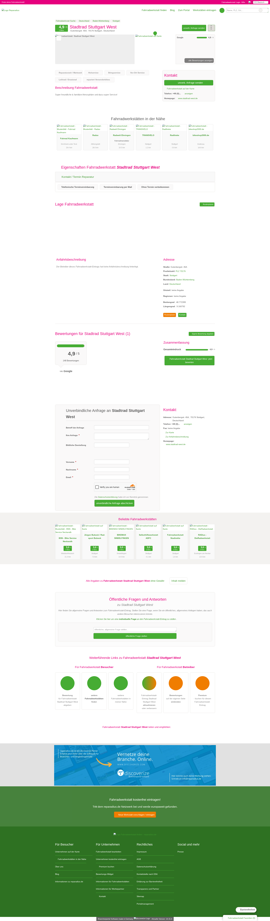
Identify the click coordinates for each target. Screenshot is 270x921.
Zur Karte (170, 432)
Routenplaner (207, 204)
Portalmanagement (145, 904)
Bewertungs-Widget (104, 874)
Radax (95, 135)
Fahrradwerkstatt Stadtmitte (175, 536)
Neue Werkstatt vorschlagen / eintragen (136, 815)
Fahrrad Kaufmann (69, 138)
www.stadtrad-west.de (188, 98)
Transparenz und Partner (148, 889)
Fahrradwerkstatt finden (154, 10)
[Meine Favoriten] (222, 10)
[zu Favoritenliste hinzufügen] (58, 38)
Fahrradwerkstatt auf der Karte (180, 88)
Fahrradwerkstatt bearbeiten (108, 852)
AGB (139, 859)
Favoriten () (241, 918)
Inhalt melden (178, 580)
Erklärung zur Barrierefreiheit (149, 881)
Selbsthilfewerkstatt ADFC (148, 536)
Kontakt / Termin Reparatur (77, 176)
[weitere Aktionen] (211, 28)
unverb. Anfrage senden (194, 28)
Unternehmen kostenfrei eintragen (111, 859)
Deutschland (175, 284)
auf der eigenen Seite (175, 698)
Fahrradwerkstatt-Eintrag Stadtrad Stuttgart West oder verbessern (149, 701)
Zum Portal (184, 10)
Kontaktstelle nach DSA (147, 874)
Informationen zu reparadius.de (69, 881)
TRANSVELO (148, 135)
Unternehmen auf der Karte (67, 852)
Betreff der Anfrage (75, 428)
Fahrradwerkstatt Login (230, 2)
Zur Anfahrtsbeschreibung (177, 437)
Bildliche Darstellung (76, 445)
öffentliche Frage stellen (136, 636)
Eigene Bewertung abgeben (202, 334)
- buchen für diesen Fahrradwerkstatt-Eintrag (202, 700)
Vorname (70, 462)
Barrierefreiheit (247, 909)
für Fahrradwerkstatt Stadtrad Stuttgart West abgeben (67, 700)
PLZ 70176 (181, 271)
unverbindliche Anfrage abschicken (114, 503)
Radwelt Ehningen (122, 135)
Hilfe (243, 2)
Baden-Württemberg (185, 279)
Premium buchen (106, 866)
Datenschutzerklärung (108, 497)
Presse (180, 852)
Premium (209, 121)
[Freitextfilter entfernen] (260, 10)
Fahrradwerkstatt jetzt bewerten (190, 360)
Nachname (71, 470)
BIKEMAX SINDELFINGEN (121, 536)
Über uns (59, 866)
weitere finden (94, 698)
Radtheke (174, 135)
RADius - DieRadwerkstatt (202, 536)
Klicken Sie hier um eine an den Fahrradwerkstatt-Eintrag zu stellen (136, 619)
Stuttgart (173, 275)
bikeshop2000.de (201, 135)
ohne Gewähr (157, 580)
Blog (172, 10)
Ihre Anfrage (72, 435)
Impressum (142, 852)
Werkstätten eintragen (204, 10)
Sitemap (140, 896)
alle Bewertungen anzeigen (200, 60)
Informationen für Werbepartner (110, 889)
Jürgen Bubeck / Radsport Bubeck (94, 536)
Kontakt (182, 315)
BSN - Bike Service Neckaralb (67, 539)
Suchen (266, 10)
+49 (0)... (177, 93)
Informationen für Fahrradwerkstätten (112, 881)
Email (69, 477)
